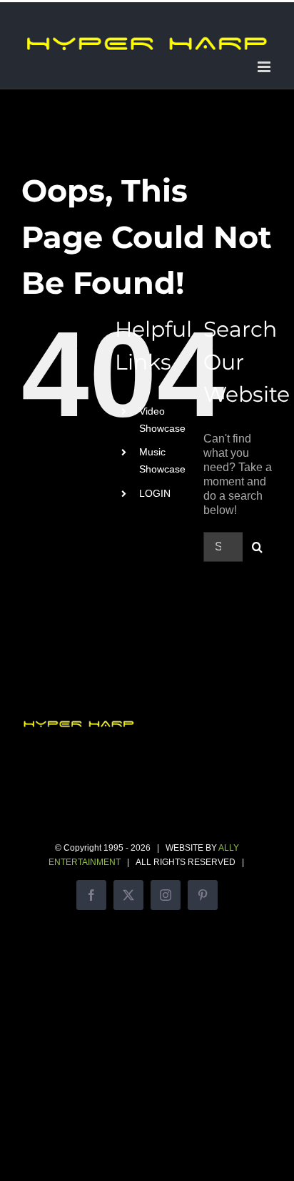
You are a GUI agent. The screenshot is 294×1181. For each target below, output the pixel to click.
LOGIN (155, 493)
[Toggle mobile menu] (265, 66)
